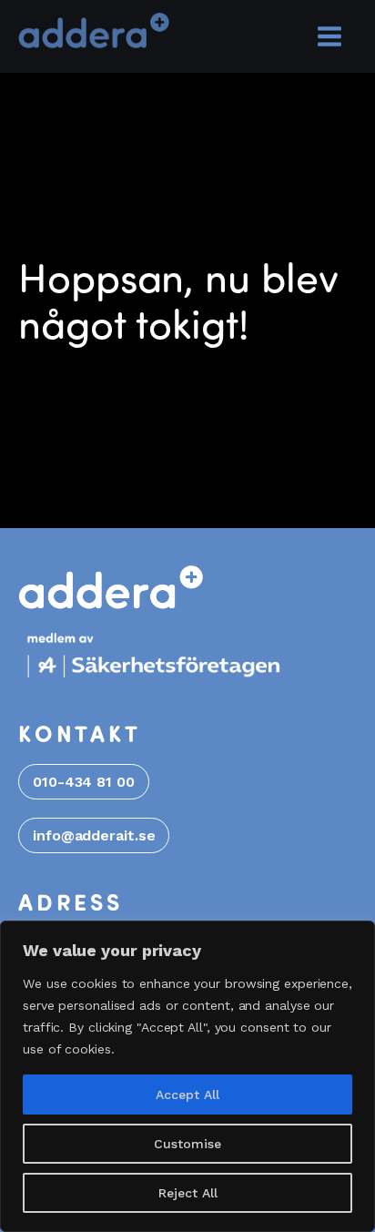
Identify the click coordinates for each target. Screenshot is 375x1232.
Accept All (187, 1094)
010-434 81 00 (84, 781)
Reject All (188, 1193)
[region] (187, 1076)
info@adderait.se (94, 835)
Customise (187, 1143)
